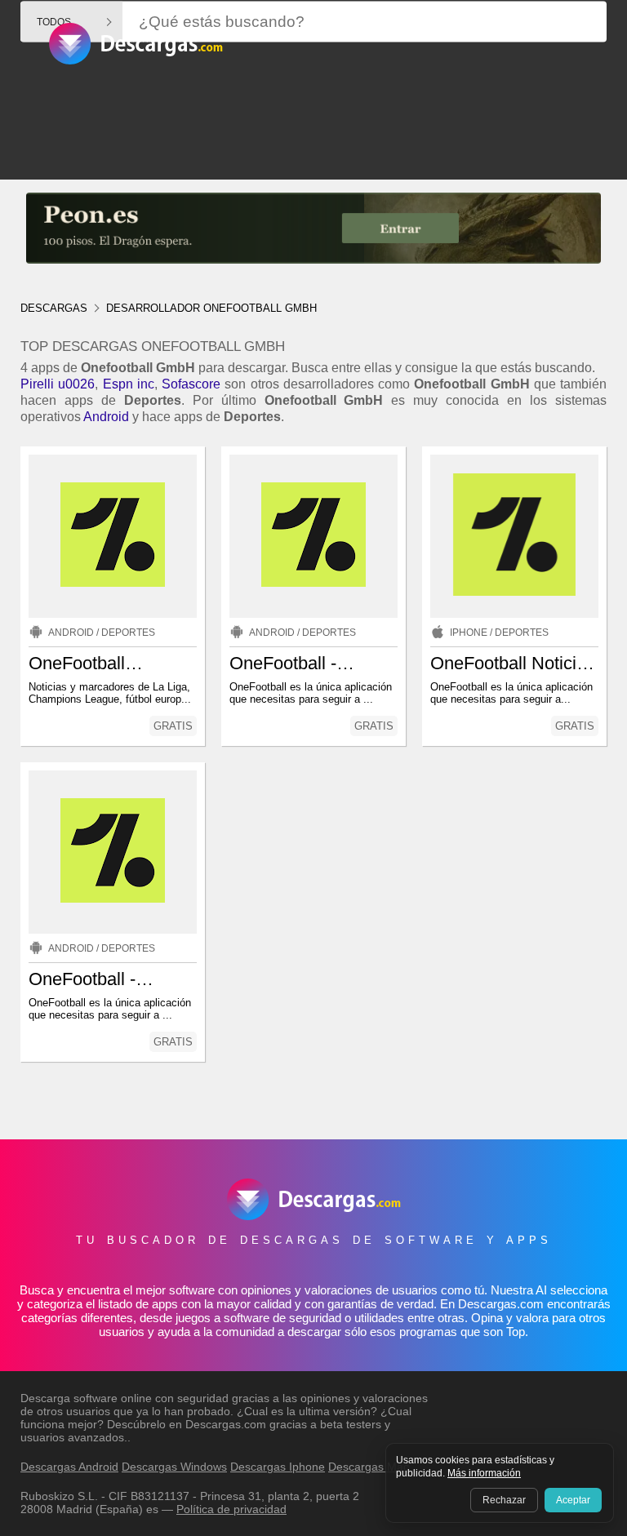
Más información (484, 1473)
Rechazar (504, 1500)
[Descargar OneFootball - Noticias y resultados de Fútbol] (113, 852)
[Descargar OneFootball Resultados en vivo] (113, 536)
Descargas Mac (368, 1466)
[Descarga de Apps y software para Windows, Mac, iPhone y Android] (135, 53)
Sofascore (191, 384)
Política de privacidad (231, 1509)
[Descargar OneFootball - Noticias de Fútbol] (313, 536)
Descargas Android (69, 1466)
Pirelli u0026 (57, 384)
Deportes (128, 632)
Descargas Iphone (277, 1466)
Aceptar (573, 1500)
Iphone (468, 632)
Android (106, 417)
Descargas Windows (174, 1466)
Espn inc (128, 384)
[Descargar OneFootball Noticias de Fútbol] (514, 536)
